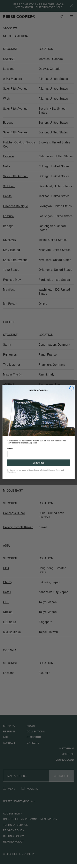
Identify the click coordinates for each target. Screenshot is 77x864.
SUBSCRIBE (38, 463)
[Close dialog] (71, 388)
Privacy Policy (46, 470)
